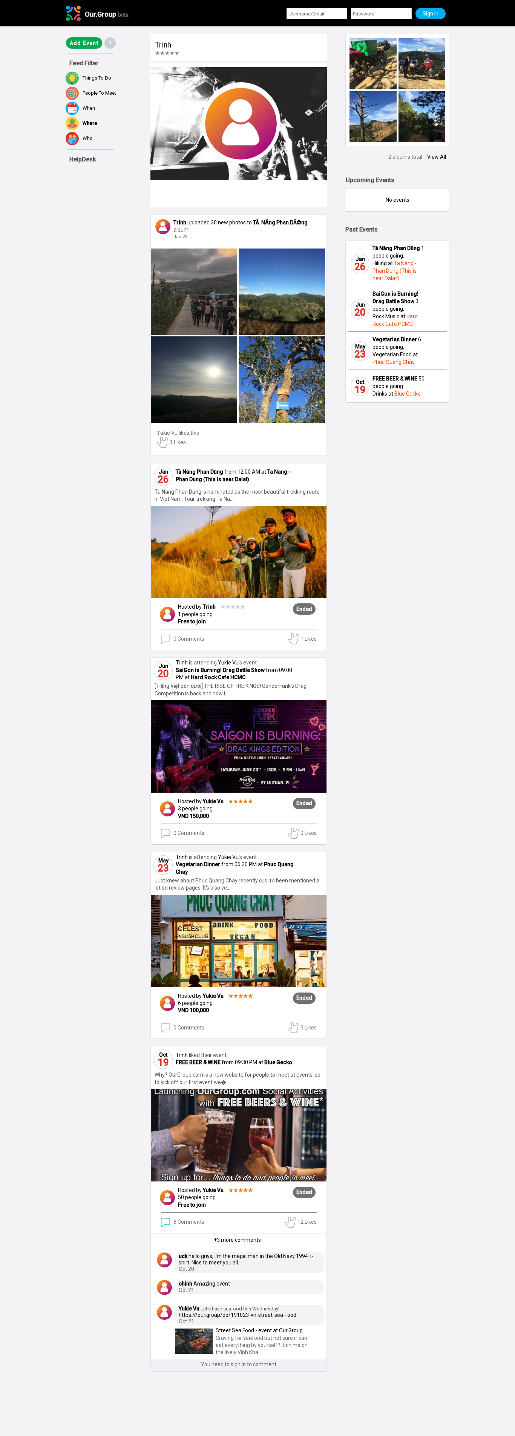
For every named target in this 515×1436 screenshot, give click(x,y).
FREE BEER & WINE (198, 1062)
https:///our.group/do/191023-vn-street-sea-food (237, 1315)
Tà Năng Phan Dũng (199, 472)
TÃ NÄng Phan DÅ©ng (280, 222)
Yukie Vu (167, 433)
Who (88, 138)
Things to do (97, 78)
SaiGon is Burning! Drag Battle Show (220, 670)
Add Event (84, 43)
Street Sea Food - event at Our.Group (259, 1330)
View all (436, 157)
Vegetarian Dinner (198, 864)
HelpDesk (82, 159)
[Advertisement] (103, 1392)
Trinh (224, 607)
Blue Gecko (278, 1062)
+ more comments (237, 1240)
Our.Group (107, 14)
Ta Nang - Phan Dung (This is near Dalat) (394, 270)
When (89, 108)
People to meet (99, 93)
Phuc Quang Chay (393, 362)
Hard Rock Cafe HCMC (218, 677)
